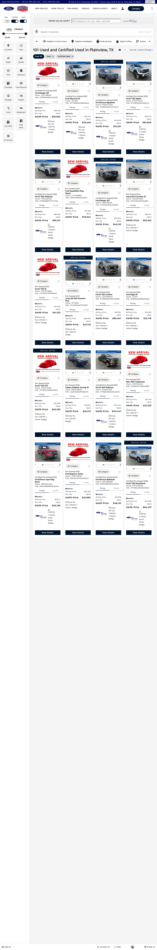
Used (23, 17)
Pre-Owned (72, 8)
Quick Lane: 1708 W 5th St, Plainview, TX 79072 (121, 2)
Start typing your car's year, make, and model (91, 21)
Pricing (41, 102)
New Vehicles (41, 8)
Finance (85, 8)
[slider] (3, 33)
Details (55, 102)
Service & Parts (100, 8)
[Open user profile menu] (122, 8)
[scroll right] (149, 41)
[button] (152, 8)
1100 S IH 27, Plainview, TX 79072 (84, 2)
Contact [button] (136, 8)
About (114, 8)
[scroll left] (36, 41)
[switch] (6, 19)
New (6, 17)
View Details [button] (48, 152)
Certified (15, 17)
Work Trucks (57, 8)
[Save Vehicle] (58, 86)
